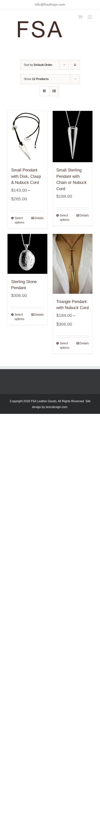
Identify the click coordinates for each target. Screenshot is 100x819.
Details (39, 218)
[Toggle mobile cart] (80, 16)
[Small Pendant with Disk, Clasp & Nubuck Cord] (27, 136)
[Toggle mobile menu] (90, 16)
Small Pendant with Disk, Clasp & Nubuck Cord (26, 176)
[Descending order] (75, 65)
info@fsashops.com (50, 4)
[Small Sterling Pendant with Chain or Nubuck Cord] (72, 136)
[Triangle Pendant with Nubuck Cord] (72, 264)
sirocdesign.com (56, 407)
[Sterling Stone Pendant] (27, 254)
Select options (19, 220)
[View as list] (54, 91)
